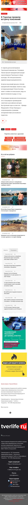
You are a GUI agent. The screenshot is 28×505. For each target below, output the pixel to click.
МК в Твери (15, 484)
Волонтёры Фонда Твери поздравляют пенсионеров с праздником (12, 266)
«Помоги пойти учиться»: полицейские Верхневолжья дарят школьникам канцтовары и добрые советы (13, 183)
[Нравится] (3, 121)
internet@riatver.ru (14, 475)
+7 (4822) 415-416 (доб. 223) (14, 469)
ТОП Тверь (15, 482)
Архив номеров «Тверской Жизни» (9, 384)
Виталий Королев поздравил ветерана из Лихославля (13, 292)
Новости (8, 129)
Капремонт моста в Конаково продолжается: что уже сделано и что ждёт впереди (12, 275)
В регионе (4, 13)
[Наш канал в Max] (10, 413)
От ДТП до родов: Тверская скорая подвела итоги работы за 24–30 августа (13, 308)
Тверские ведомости (15, 480)
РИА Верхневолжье (15, 486)
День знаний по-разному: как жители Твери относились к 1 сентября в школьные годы (13, 300)
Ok (14, 502)
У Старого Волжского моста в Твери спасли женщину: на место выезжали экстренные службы (12, 284)
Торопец (14, 129)
